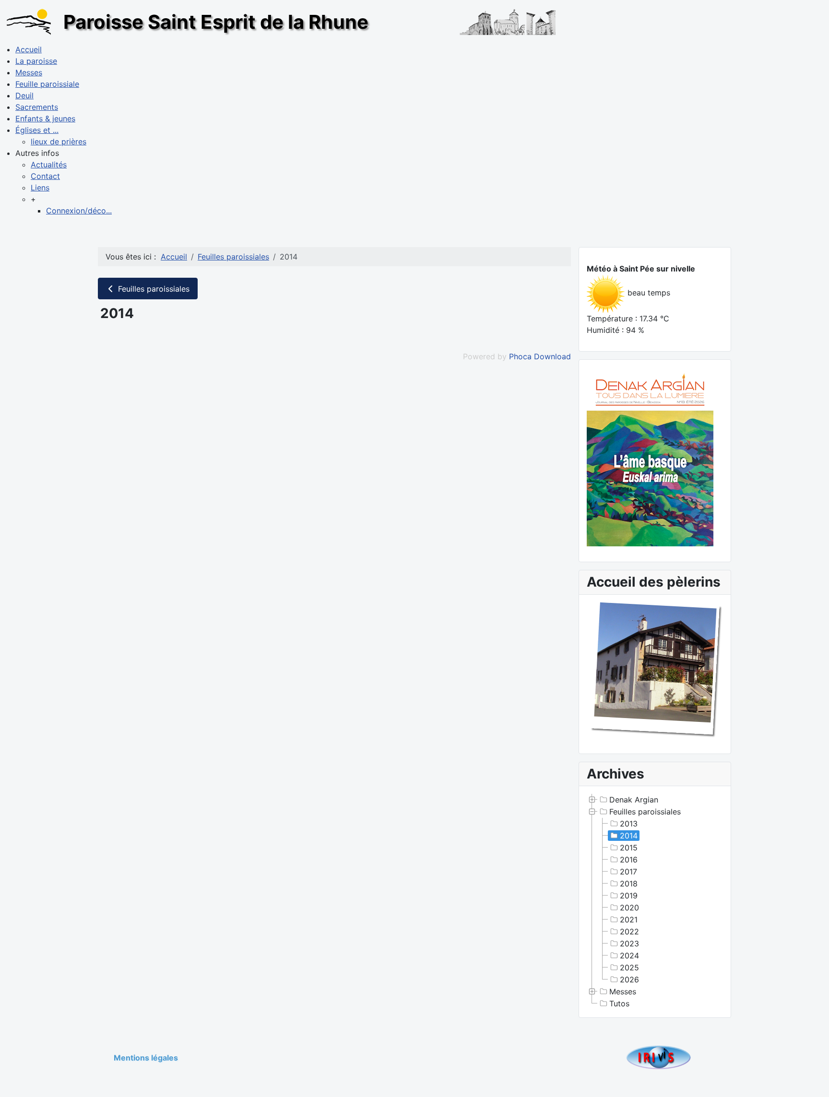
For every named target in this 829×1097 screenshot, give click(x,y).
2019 (629, 895)
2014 (629, 835)
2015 (629, 847)
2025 (629, 967)
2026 (629, 979)
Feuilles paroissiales (152, 289)
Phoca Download (540, 356)
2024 (629, 955)
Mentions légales (146, 1057)
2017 (628, 871)
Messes (622, 991)
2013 (629, 823)
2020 (629, 907)
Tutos (619, 1003)
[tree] (655, 902)
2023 (629, 943)
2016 (629, 859)
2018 (629, 883)
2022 (629, 931)
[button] (37, 153)
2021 (629, 919)
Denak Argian (633, 799)
